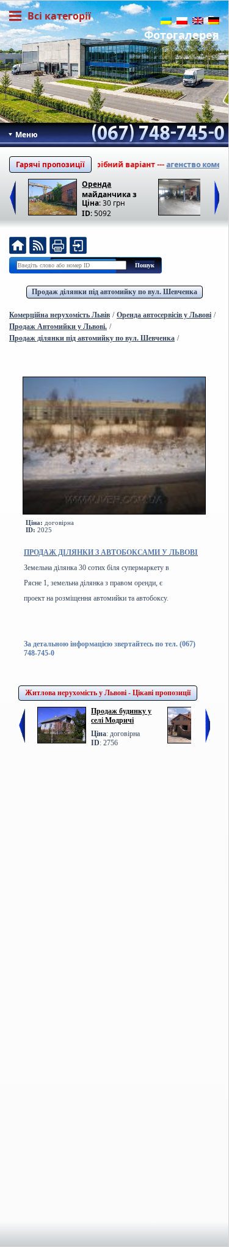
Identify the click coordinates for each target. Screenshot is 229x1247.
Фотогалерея (181, 34)
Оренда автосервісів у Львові (164, 315)
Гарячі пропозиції (50, 164)
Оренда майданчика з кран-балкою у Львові (109, 188)
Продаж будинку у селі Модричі (121, 716)
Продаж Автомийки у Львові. (58, 326)
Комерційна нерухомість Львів (59, 315)
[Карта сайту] (78, 247)
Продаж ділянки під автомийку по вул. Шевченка (114, 291)
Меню (25, 134)
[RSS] (37, 247)
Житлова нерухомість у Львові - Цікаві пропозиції (108, 693)
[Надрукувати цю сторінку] (58, 247)
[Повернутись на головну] (17, 247)
